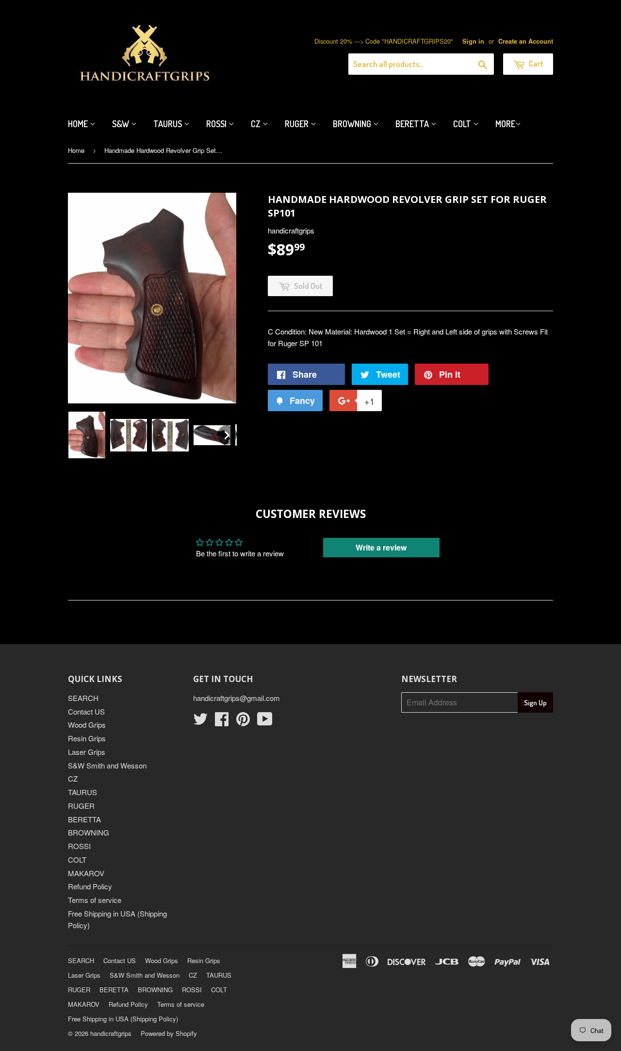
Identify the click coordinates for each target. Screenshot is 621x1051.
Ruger (297, 123)
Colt (463, 123)
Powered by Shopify (169, 1033)
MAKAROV (86, 873)
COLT (77, 859)
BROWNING (88, 832)
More (505, 123)
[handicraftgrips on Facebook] (221, 722)
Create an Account (525, 41)
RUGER (81, 806)
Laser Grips (86, 752)
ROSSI (79, 846)
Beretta (413, 123)
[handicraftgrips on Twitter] (200, 722)
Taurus (168, 123)
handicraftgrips (110, 1033)
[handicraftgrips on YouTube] (265, 722)
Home (79, 123)
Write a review (381, 547)
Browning (353, 123)
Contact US (86, 711)
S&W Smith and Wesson (107, 765)
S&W (121, 123)
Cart (535, 63)
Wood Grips (87, 724)
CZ (256, 123)
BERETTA (84, 819)
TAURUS (82, 792)
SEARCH (83, 698)
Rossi (217, 123)
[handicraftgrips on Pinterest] (243, 722)
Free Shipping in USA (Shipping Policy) (123, 1018)
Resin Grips (87, 738)
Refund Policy (90, 886)
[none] (87, 435)
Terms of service (94, 900)
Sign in (473, 41)
